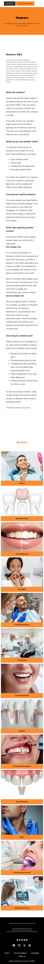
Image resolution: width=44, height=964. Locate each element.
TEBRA (32, 961)
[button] (40, 3)
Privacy (7, 953)
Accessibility (35, 953)
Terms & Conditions (20, 953)
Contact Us (22, 956)
